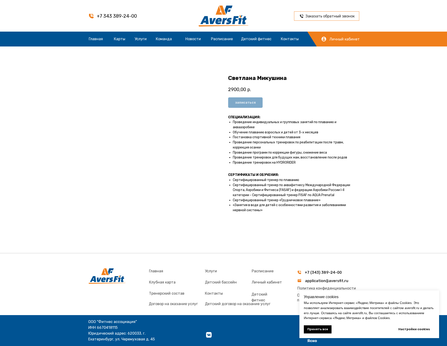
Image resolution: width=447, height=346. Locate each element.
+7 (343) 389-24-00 (323, 272)
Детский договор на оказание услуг (238, 304)
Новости (193, 39)
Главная (96, 39)
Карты (119, 39)
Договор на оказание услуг (173, 304)
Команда (164, 39)
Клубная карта (162, 282)
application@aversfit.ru (326, 281)
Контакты (290, 39)
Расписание (222, 39)
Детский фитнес (256, 39)
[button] (302, 16)
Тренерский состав (166, 293)
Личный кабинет (344, 39)
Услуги (141, 39)
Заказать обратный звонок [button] (330, 16)
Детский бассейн (221, 282)
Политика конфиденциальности (326, 288)
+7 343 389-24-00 (117, 16)
